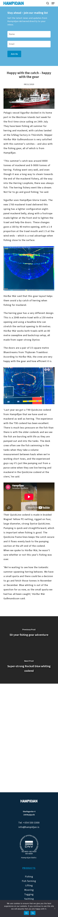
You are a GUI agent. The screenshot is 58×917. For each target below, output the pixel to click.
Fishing (29, 876)
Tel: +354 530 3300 (29, 822)
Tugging (29, 894)
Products (28, 868)
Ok (26, 913)
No (33, 913)
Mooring (29, 890)
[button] (53, 3)
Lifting (29, 885)
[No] (54, 908)
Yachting (29, 899)
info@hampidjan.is (28, 827)
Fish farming (29, 881)
